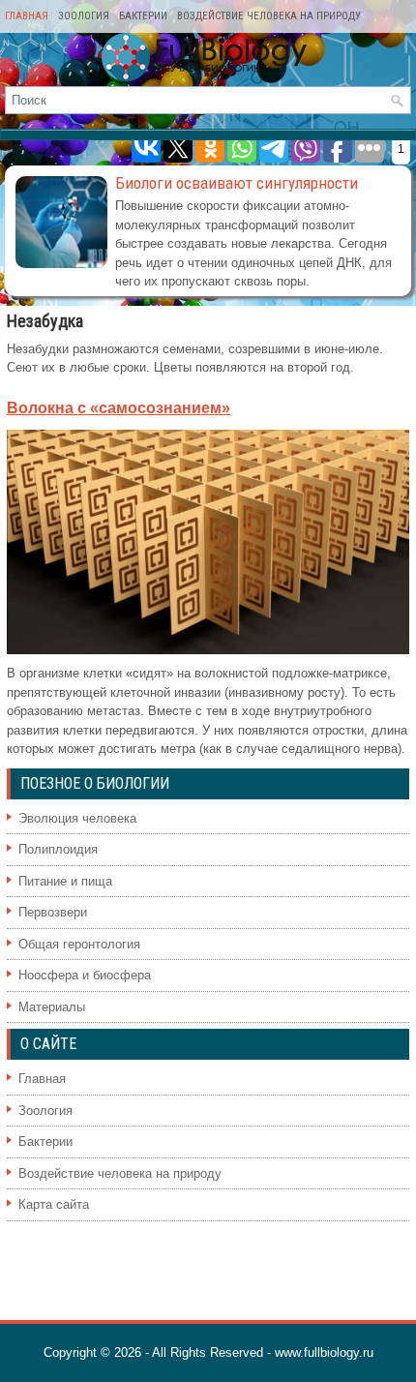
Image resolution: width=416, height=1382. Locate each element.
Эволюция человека (77, 818)
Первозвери (52, 912)
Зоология (83, 16)
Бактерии (143, 16)
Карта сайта (53, 1204)
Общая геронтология (79, 944)
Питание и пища (65, 881)
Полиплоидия (58, 849)
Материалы (51, 1007)
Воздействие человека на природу (269, 16)
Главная (26, 16)
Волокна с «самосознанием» (118, 408)
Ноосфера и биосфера (84, 975)
